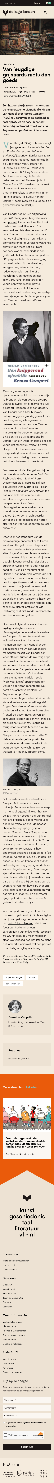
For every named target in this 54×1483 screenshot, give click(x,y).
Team (13, 1297)
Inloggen (38, 3)
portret (12, 222)
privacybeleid (11, 1426)
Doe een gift (9, 1265)
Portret (32, 977)
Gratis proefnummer (12, 1372)
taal (27, 1222)
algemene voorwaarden (32, 1422)
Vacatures (7, 1306)
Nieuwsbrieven (10, 1326)
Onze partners (10, 1269)
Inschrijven (27, 1447)
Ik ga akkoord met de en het (26, 1424)
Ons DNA (7, 1284)
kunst (27, 1210)
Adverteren (8, 1367)
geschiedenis (27, 1216)
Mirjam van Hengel (14, 977)
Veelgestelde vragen (12, 1321)
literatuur (27, 1228)
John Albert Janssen (20, 923)
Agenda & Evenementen (14, 1330)
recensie (23, 1135)
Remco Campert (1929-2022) (17, 95)
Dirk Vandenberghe (14, 1154)
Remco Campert (13, 984)
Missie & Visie (9, 1293)
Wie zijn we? (9, 1289)
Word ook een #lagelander (16, 1260)
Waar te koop (9, 1359)
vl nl (27, 1234)
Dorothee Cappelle (17, 87)
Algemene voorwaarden (14, 1335)
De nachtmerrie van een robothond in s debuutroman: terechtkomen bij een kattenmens (26, 1142)
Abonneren (8, 1363)
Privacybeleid (9, 1339)
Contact (7, 1302)
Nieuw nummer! (10, 3)
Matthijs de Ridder (35, 486)
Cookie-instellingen (12, 1343)
